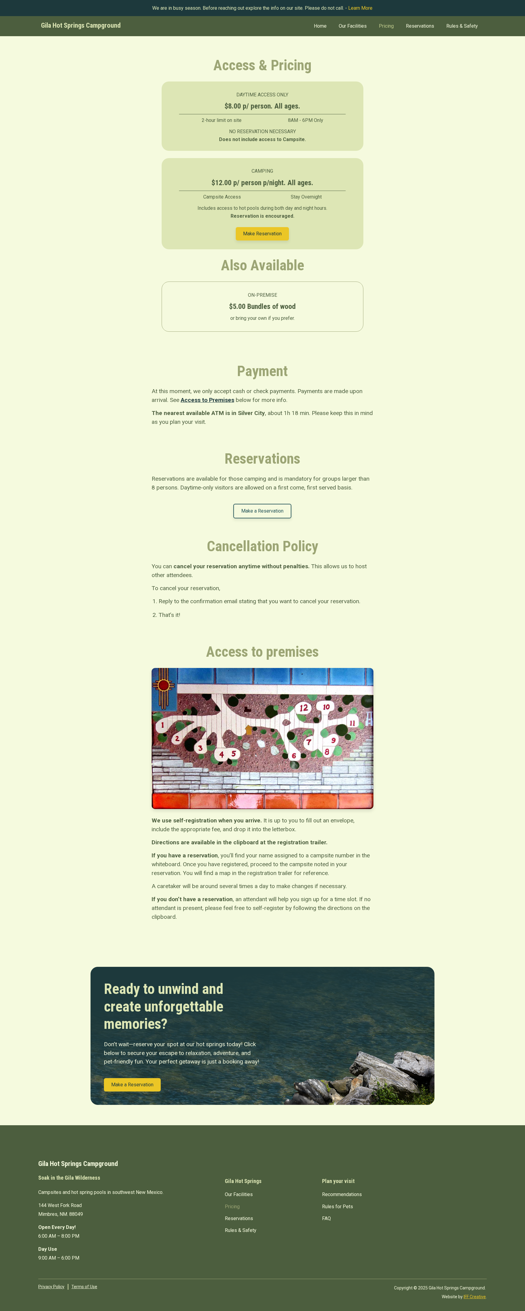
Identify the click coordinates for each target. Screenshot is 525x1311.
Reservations (420, 26)
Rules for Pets (337, 1206)
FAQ (326, 1218)
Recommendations (342, 1194)
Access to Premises (207, 399)
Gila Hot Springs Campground (81, 25)
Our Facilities (353, 26)
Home (320, 26)
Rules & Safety (462, 26)
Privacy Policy (51, 1286)
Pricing (386, 26)
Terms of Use (84, 1286)
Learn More (360, 8)
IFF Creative (475, 1296)
